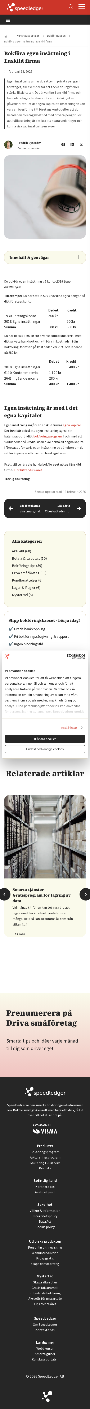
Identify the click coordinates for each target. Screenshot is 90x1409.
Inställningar (68, 727)
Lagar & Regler (23, 587)
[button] (7, 20)
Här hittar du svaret (28, 470)
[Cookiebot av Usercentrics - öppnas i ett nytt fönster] (67, 656)
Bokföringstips (23, 565)
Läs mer (19, 934)
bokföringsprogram (47, 436)
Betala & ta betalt (26, 558)
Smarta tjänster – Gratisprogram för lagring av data (42, 895)
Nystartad (20, 594)
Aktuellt (18, 551)
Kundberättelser (24, 580)
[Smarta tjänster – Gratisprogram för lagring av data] (45, 836)
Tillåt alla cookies (45, 739)
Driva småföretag (26, 573)
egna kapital (72, 425)
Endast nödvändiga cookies (45, 749)
